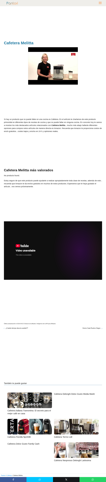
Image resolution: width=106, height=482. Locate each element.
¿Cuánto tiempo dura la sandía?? (17, 328)
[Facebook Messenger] (39, 479)
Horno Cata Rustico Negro (91, 328)
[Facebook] (13, 479)
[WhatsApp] (93, 479)
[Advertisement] (53, 23)
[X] (66, 479)
